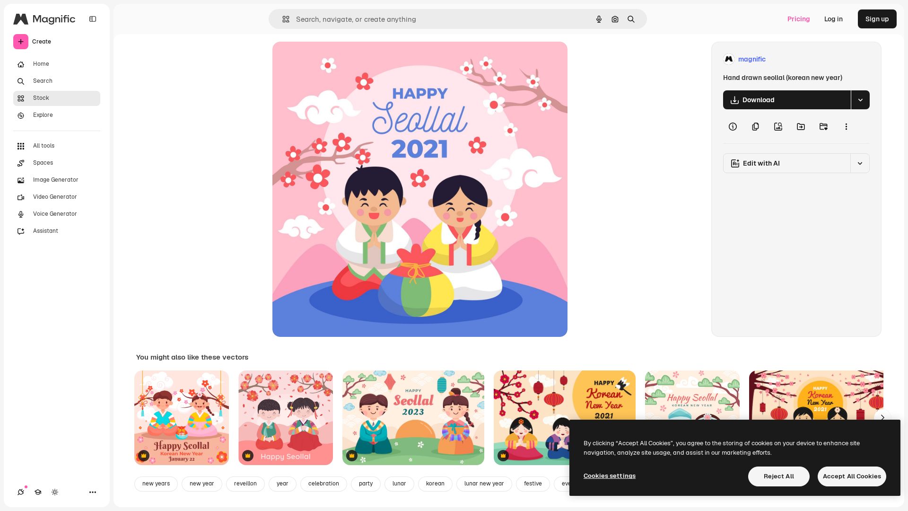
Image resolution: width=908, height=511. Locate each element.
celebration (323, 483)
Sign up (877, 19)
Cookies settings (610, 476)
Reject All (779, 476)
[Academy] (37, 492)
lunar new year (484, 483)
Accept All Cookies (852, 476)
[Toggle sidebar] (92, 18)
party (366, 483)
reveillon (245, 483)
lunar (399, 483)
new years (156, 483)
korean (435, 483)
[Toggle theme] (54, 492)
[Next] (882, 417)
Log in (833, 19)
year (282, 483)
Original (333, 59)
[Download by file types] (860, 99)
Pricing (798, 19)
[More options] (846, 126)
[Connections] (20, 492)
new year (202, 483)
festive (533, 483)
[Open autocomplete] (282, 19)
